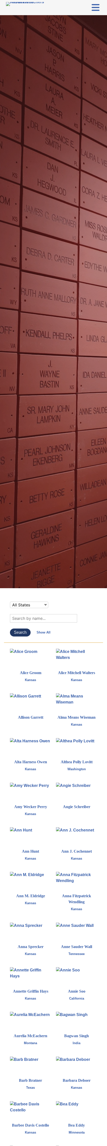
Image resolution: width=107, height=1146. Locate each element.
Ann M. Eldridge (30, 896)
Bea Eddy (76, 1125)
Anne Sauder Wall (76, 947)
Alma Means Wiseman (76, 717)
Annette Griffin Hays (30, 991)
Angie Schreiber (76, 807)
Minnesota (77, 1132)
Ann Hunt (30, 851)
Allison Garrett (30, 717)
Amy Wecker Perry (30, 807)
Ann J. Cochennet (76, 851)
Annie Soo (76, 991)
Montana (30, 1043)
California (76, 998)
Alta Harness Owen (30, 762)
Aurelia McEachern (30, 1036)
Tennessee (76, 954)
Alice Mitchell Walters (76, 673)
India (76, 1043)
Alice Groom (30, 673)
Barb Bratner (30, 1080)
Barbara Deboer (77, 1080)
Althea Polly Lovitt (77, 762)
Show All (44, 632)
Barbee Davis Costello (30, 1125)
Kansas (30, 680)
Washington (76, 769)
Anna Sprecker (31, 947)
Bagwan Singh (76, 1036)
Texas (30, 1087)
